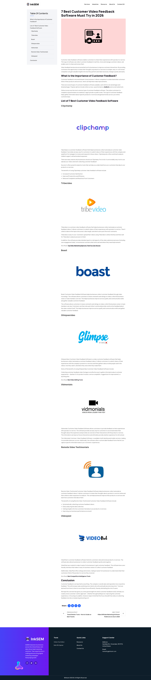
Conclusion (33, 60)
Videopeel (66, 515)
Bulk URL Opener (58, 645)
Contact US (120, 4)
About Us (112, 4)
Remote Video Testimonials (75, 447)
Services (87, 4)
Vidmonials (66, 384)
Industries (95, 4)
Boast (64, 250)
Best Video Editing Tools (75, 380)
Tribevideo (66, 183)
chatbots (106, 87)
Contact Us (80, 648)
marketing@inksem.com (109, 651)
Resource (104, 4)
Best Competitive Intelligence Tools (79, 576)
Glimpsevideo (68, 315)
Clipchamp (66, 105)
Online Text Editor (59, 642)
